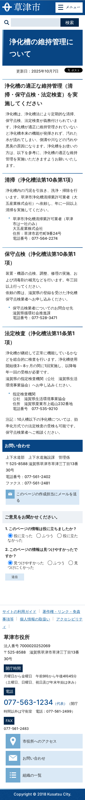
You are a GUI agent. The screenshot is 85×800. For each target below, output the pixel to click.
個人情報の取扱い (35, 619)
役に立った (23, 535)
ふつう (47, 535)
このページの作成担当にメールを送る (46, 497)
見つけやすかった (29, 562)
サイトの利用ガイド (19, 611)
